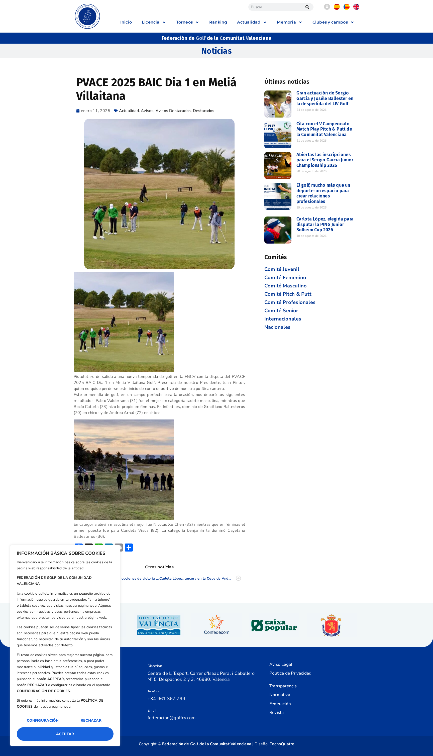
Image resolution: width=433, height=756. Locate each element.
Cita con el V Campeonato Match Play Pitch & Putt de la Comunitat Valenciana (324, 129)
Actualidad (129, 111)
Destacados (203, 111)
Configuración (43, 720)
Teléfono (154, 691)
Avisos (147, 111)
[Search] (307, 7)
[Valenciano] (347, 8)
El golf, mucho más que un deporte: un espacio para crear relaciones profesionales (323, 193)
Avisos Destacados (173, 111)
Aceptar (65, 733)
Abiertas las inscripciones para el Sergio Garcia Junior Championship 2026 (325, 160)
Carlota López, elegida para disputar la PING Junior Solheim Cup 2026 (325, 224)
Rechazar (91, 720)
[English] (356, 8)
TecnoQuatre (282, 744)
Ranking (218, 22)
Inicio (126, 22)
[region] (65, 645)
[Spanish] (337, 8)
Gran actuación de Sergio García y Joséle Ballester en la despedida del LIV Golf (325, 98)
